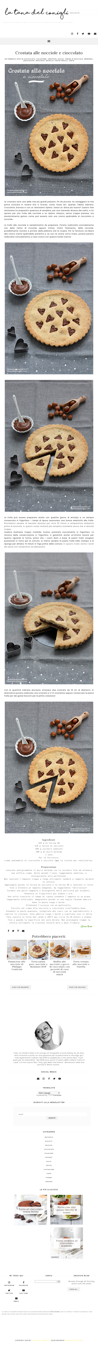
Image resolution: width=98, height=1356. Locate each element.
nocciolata (29, 60)
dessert (48, 1157)
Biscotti (49, 1141)
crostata (52, 59)
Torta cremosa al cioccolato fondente (67, 1243)
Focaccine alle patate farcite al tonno (67, 1210)
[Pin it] (18, 931)
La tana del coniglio (40, 1340)
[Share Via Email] (23, 931)
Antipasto (49, 1137)
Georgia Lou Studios (74, 1340)
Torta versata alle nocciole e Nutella (81, 964)
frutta (49, 1165)
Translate (56, 1095)
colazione (41, 59)
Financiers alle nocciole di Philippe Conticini (16, 965)
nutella (50, 60)
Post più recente (20, 987)
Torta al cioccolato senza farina (31, 1210)
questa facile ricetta (60, 237)
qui (57, 860)
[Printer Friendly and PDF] (86, 927)
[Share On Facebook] (8, 931)
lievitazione (49, 1169)
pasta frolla (61, 60)
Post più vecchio (77, 987)
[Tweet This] (13, 931)
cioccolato (29, 59)
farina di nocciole (74, 59)
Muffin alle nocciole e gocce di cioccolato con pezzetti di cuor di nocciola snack (60, 968)
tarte (71, 60)
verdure (49, 1181)
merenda (88, 59)
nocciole (40, 60)
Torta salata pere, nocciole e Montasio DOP (38, 964)
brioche (48, 1145)
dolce (61, 59)
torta (48, 1173)
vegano (49, 1177)
